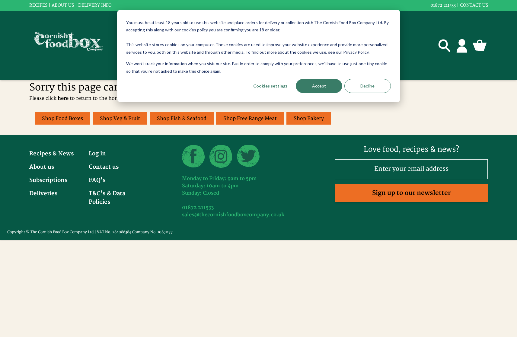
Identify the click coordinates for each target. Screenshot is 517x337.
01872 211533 (443, 5)
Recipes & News (51, 153)
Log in (97, 153)
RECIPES (38, 5)
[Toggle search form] (444, 45)
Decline (367, 85)
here (63, 98)
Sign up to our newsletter (411, 193)
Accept (319, 85)
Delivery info (95, 5)
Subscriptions (48, 180)
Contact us (474, 5)
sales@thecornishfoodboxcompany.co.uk (233, 215)
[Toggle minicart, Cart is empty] (479, 45)
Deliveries (43, 193)
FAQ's (97, 180)
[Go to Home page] (72, 45)
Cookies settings (270, 85)
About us (63, 5)
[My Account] (462, 45)
